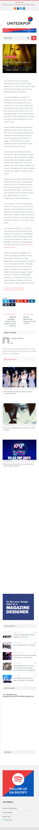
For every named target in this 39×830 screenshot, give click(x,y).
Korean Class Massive (10, 808)
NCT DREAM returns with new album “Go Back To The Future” (23, 679)
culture (7, 289)
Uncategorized (10, 56)
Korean (20, 289)
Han (13, 289)
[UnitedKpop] (19, 20)
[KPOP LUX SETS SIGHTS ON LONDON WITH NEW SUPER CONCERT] (19, 451)
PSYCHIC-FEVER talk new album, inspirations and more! (24, 636)
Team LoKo (6, 816)
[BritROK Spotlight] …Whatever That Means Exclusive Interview (10, 321)
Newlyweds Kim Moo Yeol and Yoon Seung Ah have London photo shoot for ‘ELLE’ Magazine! (24, 668)
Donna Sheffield (12, 70)
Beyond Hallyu (7, 812)
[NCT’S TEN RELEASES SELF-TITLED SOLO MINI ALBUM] (19, 414)
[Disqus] (19, 501)
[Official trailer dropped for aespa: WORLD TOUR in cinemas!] (19, 378)
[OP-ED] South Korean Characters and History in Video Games (24, 656)
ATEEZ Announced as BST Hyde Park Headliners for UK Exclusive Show (20, 5)
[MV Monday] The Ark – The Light (24, 645)
